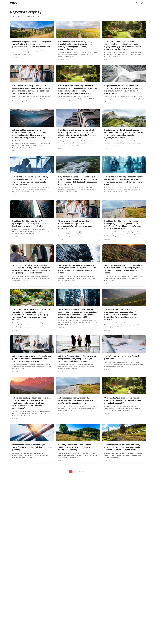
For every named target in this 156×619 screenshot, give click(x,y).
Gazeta (14, 3)
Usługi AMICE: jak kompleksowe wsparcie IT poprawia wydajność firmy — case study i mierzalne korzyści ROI (123, 400)
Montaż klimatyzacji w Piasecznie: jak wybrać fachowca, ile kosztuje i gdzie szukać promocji (32, 447)
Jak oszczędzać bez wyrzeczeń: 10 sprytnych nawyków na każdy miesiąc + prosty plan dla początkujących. (75, 400)
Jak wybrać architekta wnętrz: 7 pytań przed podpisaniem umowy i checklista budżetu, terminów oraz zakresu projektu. (31, 358)
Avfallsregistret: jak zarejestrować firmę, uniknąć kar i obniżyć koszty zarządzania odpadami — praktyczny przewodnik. (122, 447)
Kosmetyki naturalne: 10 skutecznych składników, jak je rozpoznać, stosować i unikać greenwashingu (75, 447)
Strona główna (141, 3)
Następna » (82, 471)
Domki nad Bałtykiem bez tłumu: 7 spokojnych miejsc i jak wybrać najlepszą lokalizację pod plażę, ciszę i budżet (30, 223)
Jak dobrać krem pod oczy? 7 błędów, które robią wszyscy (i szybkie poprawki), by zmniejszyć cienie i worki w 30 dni (77, 358)
